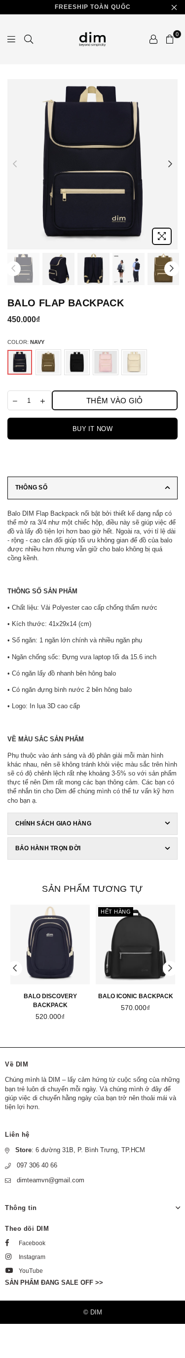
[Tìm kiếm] (28, 39)
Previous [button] (14, 164)
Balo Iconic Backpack (135, 996)
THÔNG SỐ (31, 487)
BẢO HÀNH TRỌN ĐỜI (47, 848)
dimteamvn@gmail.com (50, 1180)
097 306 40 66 (37, 1165)
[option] (92, 164)
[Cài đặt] (153, 39)
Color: (25, 342)
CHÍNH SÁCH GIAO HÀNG (53, 823)
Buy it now (92, 429)
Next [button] (170, 164)
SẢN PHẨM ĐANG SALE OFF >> (54, 1282)
